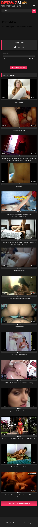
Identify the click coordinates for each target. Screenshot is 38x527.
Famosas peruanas (20, 67)
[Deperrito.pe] (15, 2)
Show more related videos (19, 503)
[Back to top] (32, 521)
